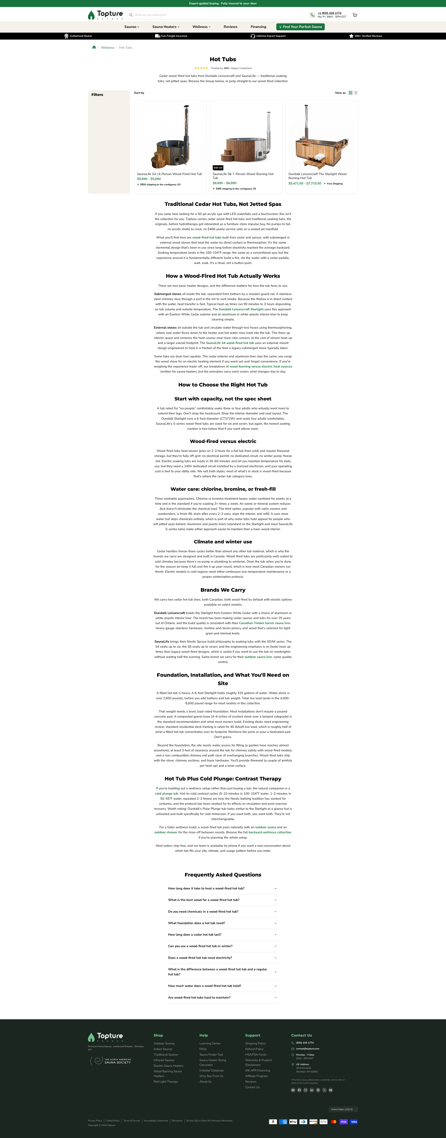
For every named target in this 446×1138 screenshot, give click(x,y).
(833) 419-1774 (305, 1042)
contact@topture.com (307, 1048)
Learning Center (210, 1043)
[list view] (355, 92)
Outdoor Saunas (164, 1043)
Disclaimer (177, 1120)
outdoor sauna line (258, 657)
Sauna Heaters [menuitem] (164, 26)
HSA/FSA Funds (256, 1055)
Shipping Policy (255, 1043)
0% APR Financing (257, 1070)
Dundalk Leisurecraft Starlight (241, 309)
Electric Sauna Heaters (168, 1066)
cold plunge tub (166, 793)
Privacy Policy (95, 1120)
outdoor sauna (265, 827)
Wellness (107, 47)
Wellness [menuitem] (200, 26)
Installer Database (211, 1070)
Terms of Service (131, 1120)
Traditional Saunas (166, 1055)
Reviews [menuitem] (230, 26)
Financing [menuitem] (258, 26)
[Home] (94, 47)
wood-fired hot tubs (207, 237)
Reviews (250, 1082)
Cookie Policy (113, 1120)
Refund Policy (254, 1049)
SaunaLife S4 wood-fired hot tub (230, 343)
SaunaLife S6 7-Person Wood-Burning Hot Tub (243, 176)
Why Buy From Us (211, 1076)
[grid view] (350, 92)
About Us (205, 1082)
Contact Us (252, 1087)
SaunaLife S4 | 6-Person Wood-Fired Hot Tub (169, 174)
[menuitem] (300, 26)
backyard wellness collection (270, 832)
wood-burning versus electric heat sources (261, 366)
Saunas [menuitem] (130, 26)
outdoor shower (166, 832)
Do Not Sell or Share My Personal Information (209, 1120)
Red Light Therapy (166, 1082)
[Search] (131, 15)
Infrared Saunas (164, 1060)
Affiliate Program (256, 1076)
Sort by (139, 93)
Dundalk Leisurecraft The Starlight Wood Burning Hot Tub (318, 176)
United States (342, 1109)
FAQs (203, 1049)
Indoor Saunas (163, 1049)
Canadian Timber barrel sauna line (264, 623)
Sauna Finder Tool (211, 1055)
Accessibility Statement (156, 1120)
